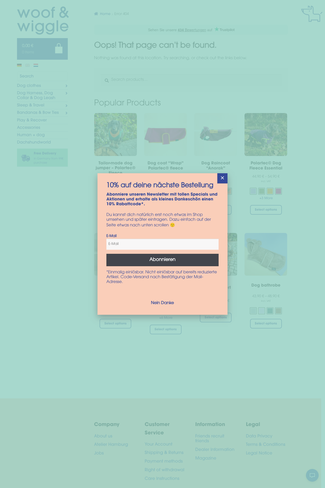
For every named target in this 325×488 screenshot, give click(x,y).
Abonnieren (163, 260)
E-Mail (111, 236)
